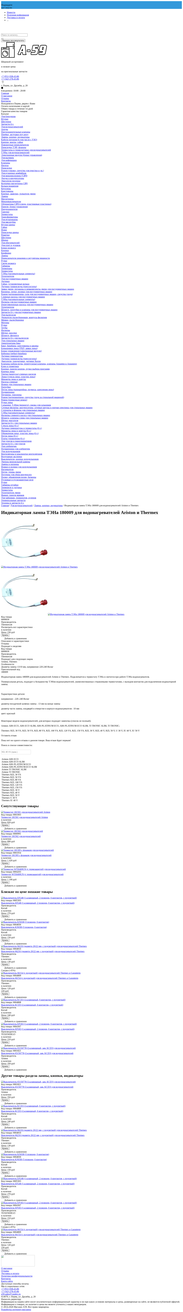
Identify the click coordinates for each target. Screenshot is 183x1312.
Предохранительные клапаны (15, 132)
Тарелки (5, 212)
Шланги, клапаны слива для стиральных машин (24, 418)
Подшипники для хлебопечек (15, 449)
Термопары (6, 268)
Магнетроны (7, 199)
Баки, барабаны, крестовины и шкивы (19, 346)
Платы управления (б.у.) (13, 438)
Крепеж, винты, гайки (12, 142)
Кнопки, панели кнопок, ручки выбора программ (25, 369)
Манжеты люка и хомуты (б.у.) (16, 431)
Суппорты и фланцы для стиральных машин (23, 410)
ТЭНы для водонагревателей (15, 152)
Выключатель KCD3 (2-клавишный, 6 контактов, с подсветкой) (32, 1005)
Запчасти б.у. (7, 124)
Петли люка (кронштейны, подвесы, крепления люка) (27, 389)
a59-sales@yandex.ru (11, 1294)
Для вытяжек (7, 157)
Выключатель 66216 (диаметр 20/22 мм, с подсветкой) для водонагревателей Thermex (42, 951)
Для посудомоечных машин (14, 279)
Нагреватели (7, 469)
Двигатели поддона (10, 181)
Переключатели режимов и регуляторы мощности (25, 258)
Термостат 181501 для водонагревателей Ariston (24, 817)
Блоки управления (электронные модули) (21, 351)
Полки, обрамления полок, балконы (18, 477)
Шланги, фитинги (10, 335)
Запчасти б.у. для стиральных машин (19, 423)
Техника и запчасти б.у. (12, 503)
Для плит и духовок (10, 245)
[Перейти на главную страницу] (24, 57)
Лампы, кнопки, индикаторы (15, 137)
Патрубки (6, 387)
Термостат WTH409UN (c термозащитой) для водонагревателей (32, 874)
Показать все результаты (13, 41)
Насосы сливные (9, 382)
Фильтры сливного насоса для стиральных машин (25, 415)
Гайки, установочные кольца (15, 284)
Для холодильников (10, 451)
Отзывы (5, 98)
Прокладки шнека (10, 232)
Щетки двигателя (9, 420)
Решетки (5, 235)
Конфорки (6, 253)
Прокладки (6, 168)
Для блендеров (8, 116)
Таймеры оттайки (9, 485)
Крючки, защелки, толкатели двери (18, 194)
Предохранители (9, 209)
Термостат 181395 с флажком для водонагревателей (26, 855)
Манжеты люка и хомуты (13, 379)
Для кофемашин (9, 160)
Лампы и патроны (10, 464)
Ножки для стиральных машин (16, 384)
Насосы (5, 165)
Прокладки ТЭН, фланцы (13, 147)
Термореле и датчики (11, 487)
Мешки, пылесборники (12, 320)
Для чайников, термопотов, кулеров (18, 498)
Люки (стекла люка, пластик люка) (18, 376)
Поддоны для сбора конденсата (16, 474)
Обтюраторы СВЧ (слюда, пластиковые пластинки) (26, 204)
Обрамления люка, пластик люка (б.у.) (20, 433)
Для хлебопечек (9, 446)
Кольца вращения (9, 186)
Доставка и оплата (16, 17)
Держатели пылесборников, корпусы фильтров (24, 317)
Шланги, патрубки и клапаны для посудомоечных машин (29, 309)
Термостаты (7, 214)
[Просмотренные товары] (2, 26)
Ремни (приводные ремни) (14, 400)
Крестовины (7, 191)
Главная (5, 93)
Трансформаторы (9, 217)
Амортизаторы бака (10, 343)
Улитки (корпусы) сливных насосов (18, 374)
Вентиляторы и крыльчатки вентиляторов (21, 454)
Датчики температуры (12, 356)
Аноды (4, 129)
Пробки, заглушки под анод (14, 134)
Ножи (4, 230)
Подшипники (7, 392)
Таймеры (5, 266)
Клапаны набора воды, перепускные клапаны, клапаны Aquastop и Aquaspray (39, 364)
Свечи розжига (8, 263)
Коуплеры (6, 188)
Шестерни (6, 121)
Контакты (6, 101)
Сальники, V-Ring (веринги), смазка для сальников (26, 405)
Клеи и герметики (10, 366)
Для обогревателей (10, 242)
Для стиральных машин (12, 340)
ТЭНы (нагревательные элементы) (18, 273)
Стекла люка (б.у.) (10, 425)
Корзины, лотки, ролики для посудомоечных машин (26, 291)
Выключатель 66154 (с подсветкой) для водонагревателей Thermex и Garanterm (39, 978)
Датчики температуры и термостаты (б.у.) (21, 428)
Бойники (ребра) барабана (14, 353)
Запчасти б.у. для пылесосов (15, 338)
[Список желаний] (2, 29)
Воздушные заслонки (11, 456)
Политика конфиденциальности (16, 1276)
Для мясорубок (8, 222)
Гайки (4, 227)
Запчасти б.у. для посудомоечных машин (21, 312)
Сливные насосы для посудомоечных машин (23, 297)
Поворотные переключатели (15, 145)
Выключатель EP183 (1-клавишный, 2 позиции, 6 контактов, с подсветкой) (37, 1029)
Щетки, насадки (9, 333)
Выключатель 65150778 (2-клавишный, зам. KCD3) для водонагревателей (37, 1053)
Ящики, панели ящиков (12, 495)
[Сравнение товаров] (2, 32)
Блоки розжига (8, 248)
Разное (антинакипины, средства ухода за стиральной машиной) (32, 397)
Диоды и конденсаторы (12, 178)
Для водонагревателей (12, 127)
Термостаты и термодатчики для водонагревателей (26, 150)
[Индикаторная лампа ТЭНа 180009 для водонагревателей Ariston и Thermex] (24, 564)
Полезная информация (18, 15)
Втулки (4, 119)
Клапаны (5, 163)
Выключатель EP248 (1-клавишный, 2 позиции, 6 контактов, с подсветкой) (37, 903)
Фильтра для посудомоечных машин (19, 302)
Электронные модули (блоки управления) (21, 155)
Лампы (4, 196)
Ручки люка (7, 402)
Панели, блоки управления (14, 206)
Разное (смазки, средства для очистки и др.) (22, 170)
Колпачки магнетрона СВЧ (14, 183)
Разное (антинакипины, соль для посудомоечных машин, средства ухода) (37, 294)
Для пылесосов (8, 315)
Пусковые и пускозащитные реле (17, 480)
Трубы (4, 327)
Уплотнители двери (10, 492)
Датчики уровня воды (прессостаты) (19, 286)
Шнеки (4, 240)
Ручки (4, 261)
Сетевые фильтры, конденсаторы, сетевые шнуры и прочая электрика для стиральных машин (47, 407)
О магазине (6, 96)
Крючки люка (8, 371)
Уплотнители (7, 276)
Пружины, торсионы (11, 394)
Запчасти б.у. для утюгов (13, 443)
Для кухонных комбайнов (13, 173)
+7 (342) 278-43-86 (10, 79)
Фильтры (5, 330)
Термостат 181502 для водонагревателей (21, 836)
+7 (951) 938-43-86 (10, 76)
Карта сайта (7, 1281)
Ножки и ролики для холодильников (19, 467)
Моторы (5, 322)
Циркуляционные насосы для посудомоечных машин (27, 304)
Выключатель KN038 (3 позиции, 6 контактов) (24, 927)
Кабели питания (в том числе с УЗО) (19, 139)
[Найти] (2, 38)
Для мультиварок (9, 219)
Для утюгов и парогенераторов (16, 441)
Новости (11, 12)
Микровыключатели (11, 201)
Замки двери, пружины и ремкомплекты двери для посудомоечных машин (37, 289)
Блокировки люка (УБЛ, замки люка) (19, 348)
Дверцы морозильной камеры (15, 461)
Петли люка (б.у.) (9, 436)
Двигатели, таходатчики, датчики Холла (21, 361)
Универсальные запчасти (13, 500)
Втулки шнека (8, 224)
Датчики (5, 281)
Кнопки (5, 250)
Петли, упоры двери (11, 472)
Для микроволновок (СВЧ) (14, 175)
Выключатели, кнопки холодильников (20, 459)
